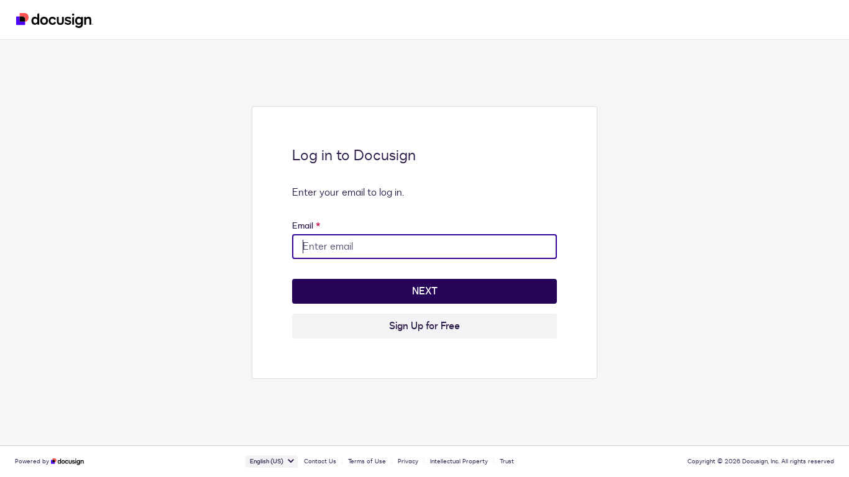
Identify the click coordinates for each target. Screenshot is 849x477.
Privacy (408, 461)
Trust (507, 461)
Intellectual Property (459, 461)
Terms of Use (367, 461)
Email (306, 226)
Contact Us (320, 461)
